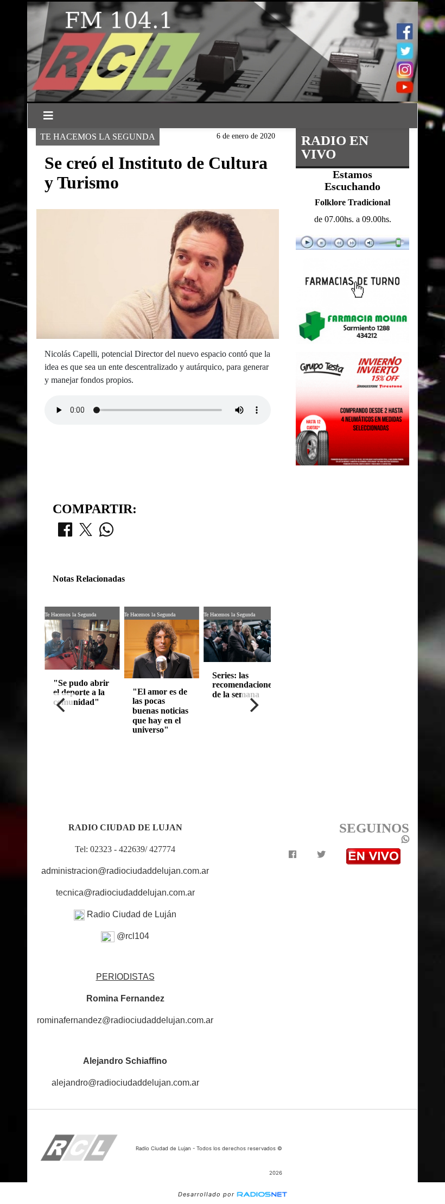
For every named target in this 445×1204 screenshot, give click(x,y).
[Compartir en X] (86, 532)
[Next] (253, 705)
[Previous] (62, 705)
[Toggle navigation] (48, 116)
